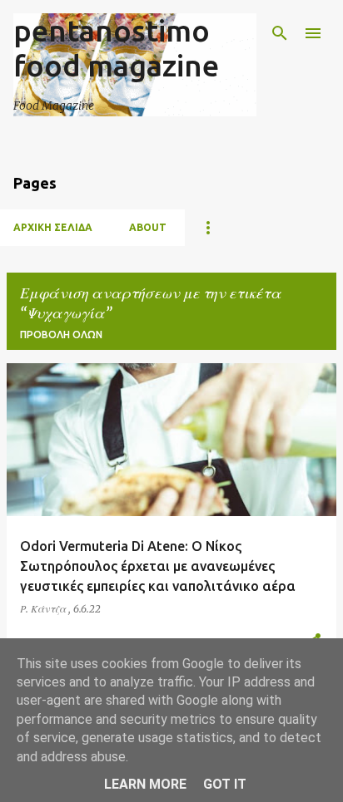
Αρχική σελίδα (52, 227)
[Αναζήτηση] (280, 33)
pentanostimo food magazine (116, 47)
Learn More (145, 784)
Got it (224, 784)
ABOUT (148, 227)
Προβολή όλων (61, 334)
